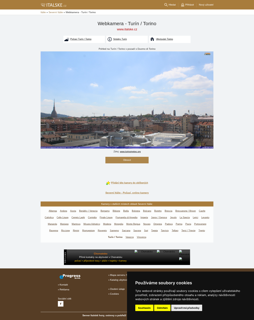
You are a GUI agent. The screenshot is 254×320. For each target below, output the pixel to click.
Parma (179, 224)
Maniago (64, 224)
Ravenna (53, 230)
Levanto (205, 217)
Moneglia (118, 224)
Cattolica (49, 217)
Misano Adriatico (91, 224)
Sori (146, 230)
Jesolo (173, 217)
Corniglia (92, 217)
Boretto (158, 211)
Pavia (188, 224)
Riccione (65, 230)
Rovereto (102, 230)
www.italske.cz (127, 29)
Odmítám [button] (162, 307)
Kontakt (64, 284)
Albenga (53, 211)
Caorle (202, 211)
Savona (137, 230)
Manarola (52, 224)
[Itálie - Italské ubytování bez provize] (53, 4)
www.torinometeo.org (130, 151)
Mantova (76, 224)
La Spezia (185, 217)
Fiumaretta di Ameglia (126, 217)
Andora (63, 211)
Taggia (154, 230)
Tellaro (175, 230)
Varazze (130, 237)
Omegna (157, 224)
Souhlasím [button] (144, 307)
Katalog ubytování (120, 279)
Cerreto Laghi (78, 217)
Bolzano (147, 211)
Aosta (73, 211)
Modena (107, 224)
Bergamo (105, 211)
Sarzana (126, 230)
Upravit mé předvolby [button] (186, 307)
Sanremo (114, 230)
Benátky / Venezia (88, 211)
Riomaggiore (88, 230)
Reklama (64, 289)
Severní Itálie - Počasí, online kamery (127, 192)
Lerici (195, 217)
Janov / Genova (159, 217)
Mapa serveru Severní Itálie (125, 275)
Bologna (136, 211)
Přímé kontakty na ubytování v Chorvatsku (100, 257)
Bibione (116, 211)
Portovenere (200, 224)
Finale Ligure (106, 217)
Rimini (76, 230)
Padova (169, 224)
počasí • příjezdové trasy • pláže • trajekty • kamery (101, 260)
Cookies (114, 293)
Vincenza (141, 237)
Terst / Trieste (188, 230)
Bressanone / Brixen (185, 211)
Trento (202, 230)
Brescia (168, 211)
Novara (146, 224)
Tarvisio (165, 230)
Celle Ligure (62, 217)
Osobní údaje (117, 289)
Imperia (144, 217)
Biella (126, 211)
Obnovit (127, 160)
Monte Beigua (133, 224)
